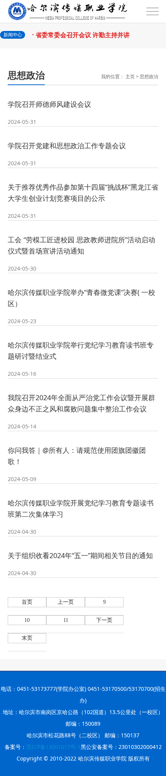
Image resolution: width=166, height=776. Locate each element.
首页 (27, 602)
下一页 (104, 620)
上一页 (66, 602)
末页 (27, 638)
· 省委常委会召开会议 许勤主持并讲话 (82, 38)
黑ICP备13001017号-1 (53, 746)
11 (65, 620)
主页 (130, 76)
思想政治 (149, 76)
